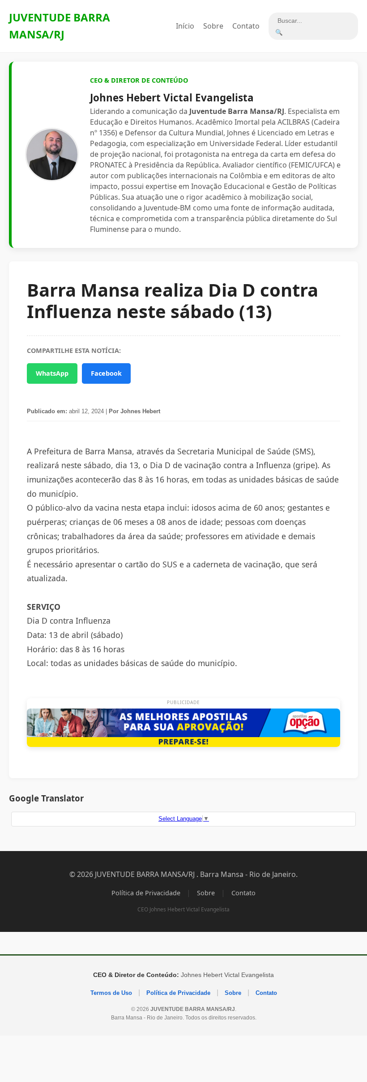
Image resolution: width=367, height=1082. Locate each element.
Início (185, 26)
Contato (246, 26)
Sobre (213, 26)
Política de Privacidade (145, 893)
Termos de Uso (111, 993)
